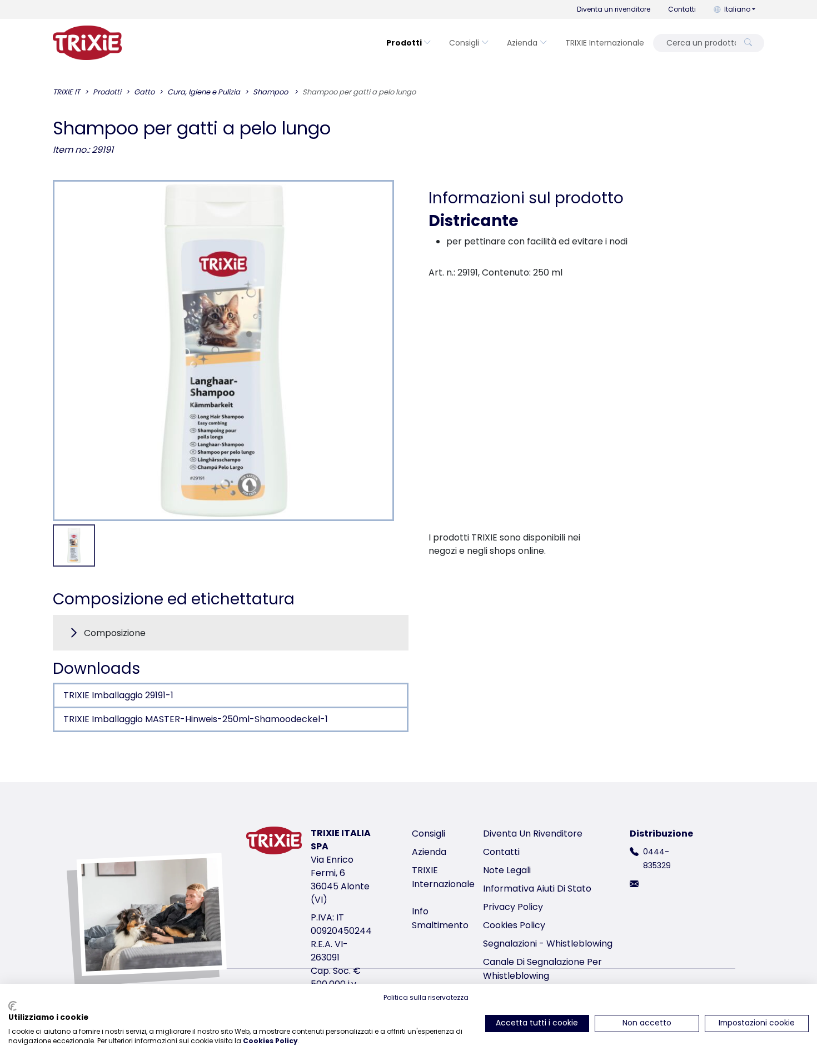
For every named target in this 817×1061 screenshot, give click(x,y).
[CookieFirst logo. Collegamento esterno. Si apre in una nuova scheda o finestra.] (12, 1006)
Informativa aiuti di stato (537, 888)
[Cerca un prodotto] (748, 43)
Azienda (522, 42)
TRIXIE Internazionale (604, 42)
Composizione (115, 633)
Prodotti (404, 42)
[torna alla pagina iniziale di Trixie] (87, 43)
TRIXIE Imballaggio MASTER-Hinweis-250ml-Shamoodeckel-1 (195, 719)
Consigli (464, 42)
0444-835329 (657, 858)
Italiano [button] (737, 9)
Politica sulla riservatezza (426, 997)
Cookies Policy (514, 925)
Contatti (682, 9)
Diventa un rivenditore (613, 9)
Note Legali (507, 870)
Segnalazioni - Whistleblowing (547, 943)
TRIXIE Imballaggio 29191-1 (118, 695)
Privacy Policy (513, 906)
